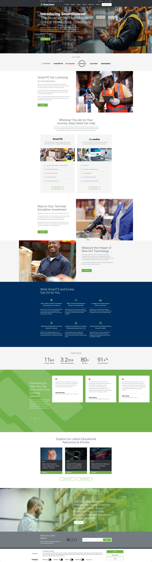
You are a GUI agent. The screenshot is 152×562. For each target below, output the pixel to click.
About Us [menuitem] (85, 4)
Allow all (115, 551)
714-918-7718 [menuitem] (43, 1)
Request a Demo (106, 4)
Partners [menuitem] (73, 4)
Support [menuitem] (79, 4)
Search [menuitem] (110, 1)
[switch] (61, 559)
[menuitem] (61, 1)
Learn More (42, 105)
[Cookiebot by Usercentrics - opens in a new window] (35, 560)
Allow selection (115, 555)
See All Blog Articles (84, 478)
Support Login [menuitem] (100, 1)
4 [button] (39, 418)
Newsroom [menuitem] (91, 4)
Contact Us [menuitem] (98, 4)
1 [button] (34, 418)
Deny (115, 558)
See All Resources (67, 478)
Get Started (45, 39)
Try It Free (78, 522)
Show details (89, 559)
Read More (44, 472)
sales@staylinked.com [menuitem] (53, 1)
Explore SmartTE (57, 188)
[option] (46, 63)
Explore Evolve (94, 188)
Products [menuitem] (67, 4)
